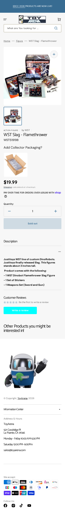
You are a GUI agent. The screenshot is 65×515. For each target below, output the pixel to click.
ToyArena (22, 398)
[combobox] (32, 28)
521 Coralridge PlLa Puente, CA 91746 (14, 431)
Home (7, 41)
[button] (5, 19)
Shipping (8, 187)
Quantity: (9, 204)
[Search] (56, 28)
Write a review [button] (20, 310)
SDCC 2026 (19, 6)
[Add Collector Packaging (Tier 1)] (12, 164)
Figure (19, 41)
